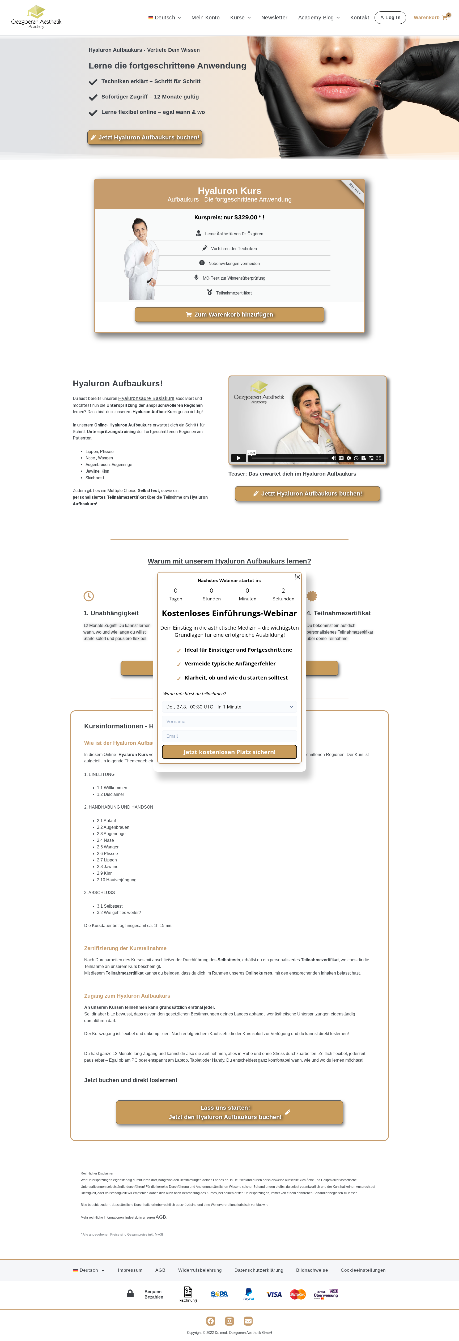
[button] (298, 577)
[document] (229, 670)
